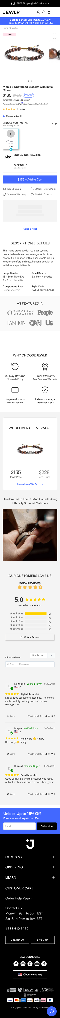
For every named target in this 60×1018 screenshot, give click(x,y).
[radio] (11, 139)
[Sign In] (38, 12)
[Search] (43, 12)
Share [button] (12, 716)
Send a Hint (30, 228)
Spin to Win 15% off (20, 23)
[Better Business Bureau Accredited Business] (11, 990)
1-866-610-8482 (16, 928)
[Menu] (55, 12)
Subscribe (47, 826)
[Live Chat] (52, 1011)
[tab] (28, 81)
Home (5, 28)
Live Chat (42, 939)
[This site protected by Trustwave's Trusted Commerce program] (28, 990)
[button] (47, 716)
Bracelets (14, 28)
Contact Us (17, 939)
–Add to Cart (30, 179)
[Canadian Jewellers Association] (30, 995)
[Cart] (49, 12)
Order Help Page (17, 898)
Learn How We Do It (28, 484)
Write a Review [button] (32, 637)
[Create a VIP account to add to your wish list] (54, 36)
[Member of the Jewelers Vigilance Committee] (47, 990)
